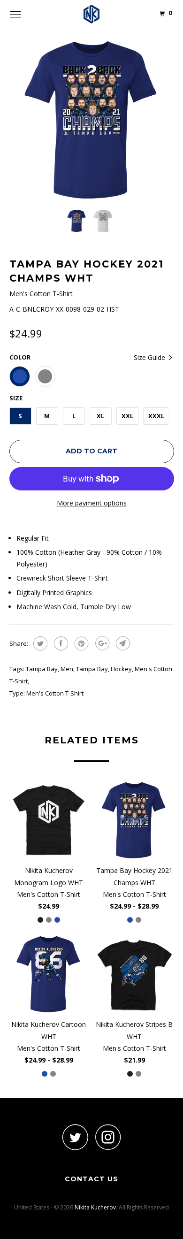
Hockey (121, 669)
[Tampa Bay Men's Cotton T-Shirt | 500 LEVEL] (91, 120)
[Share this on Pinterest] (80, 643)
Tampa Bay (42, 669)
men (67, 669)
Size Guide (150, 357)
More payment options (92, 502)
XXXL (156, 416)
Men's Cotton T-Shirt (55, 693)
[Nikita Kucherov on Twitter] (75, 1137)
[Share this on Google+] (101, 643)
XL (100, 416)
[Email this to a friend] (122, 643)
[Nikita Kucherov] (91, 14)
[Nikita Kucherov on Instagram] (107, 1137)
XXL (127, 416)
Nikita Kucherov (95, 1207)
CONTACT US (91, 1179)
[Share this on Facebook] (60, 643)
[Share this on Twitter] (39, 643)
